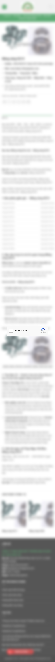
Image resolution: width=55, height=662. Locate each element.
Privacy (40, 335)
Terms (44, 335)
